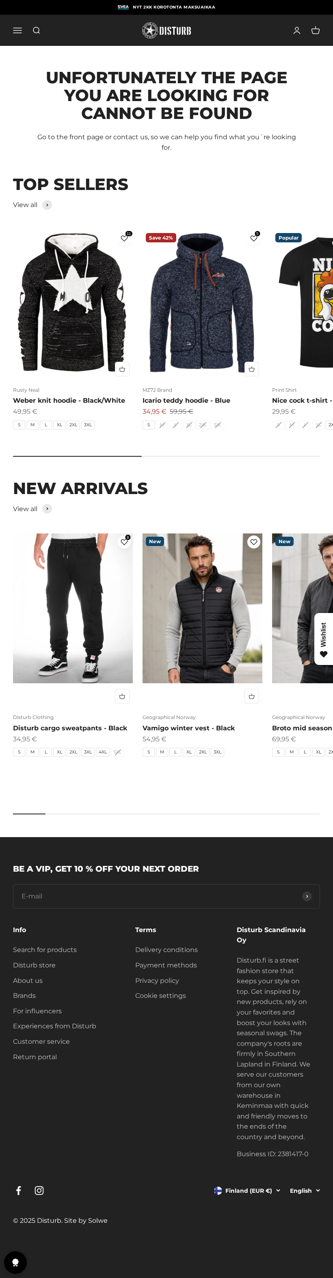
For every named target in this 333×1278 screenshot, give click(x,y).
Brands (24, 996)
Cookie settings (160, 996)
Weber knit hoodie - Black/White (69, 400)
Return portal (35, 1057)
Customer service (41, 1041)
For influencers (37, 1011)
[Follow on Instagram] (39, 1190)
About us (28, 980)
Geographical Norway (169, 717)
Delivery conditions (166, 950)
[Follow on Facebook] (18, 1190)
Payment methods (166, 965)
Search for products (45, 950)
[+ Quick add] (122, 369)
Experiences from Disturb (54, 1026)
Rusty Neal (26, 390)
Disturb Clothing (33, 717)
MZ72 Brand (157, 390)
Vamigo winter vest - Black (189, 728)
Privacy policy (157, 980)
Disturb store (34, 965)
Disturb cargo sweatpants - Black (70, 728)
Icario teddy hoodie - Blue (186, 400)
